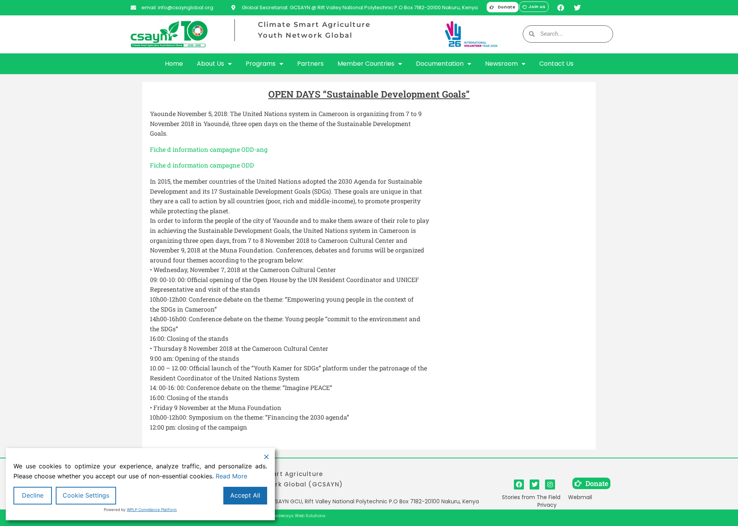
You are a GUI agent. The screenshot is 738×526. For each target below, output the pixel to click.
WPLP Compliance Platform (152, 509)
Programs (261, 63)
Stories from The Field (531, 497)
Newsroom (501, 63)
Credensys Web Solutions (298, 516)
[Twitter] (577, 7)
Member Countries (365, 63)
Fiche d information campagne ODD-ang (209, 149)
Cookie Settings (86, 495)
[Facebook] (560, 7)
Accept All (245, 495)
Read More (231, 476)
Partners (310, 63)
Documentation (440, 63)
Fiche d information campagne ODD (202, 165)
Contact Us (556, 63)
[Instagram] (550, 484)
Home (174, 63)
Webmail (580, 497)
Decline (32, 495)
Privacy (547, 505)
